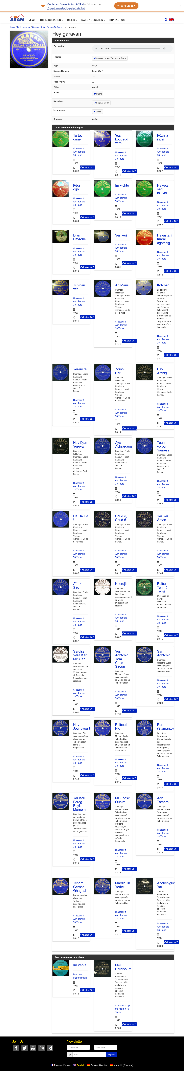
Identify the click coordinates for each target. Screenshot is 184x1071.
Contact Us (117, 20)
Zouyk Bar (119, 370)
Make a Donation (92, 20)
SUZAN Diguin (102, 102)
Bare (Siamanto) (165, 726)
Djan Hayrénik (79, 236)
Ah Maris (122, 284)
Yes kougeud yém (121, 139)
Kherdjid (121, 583)
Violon (98, 111)
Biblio (71, 20)
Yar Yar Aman (162, 517)
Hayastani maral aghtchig (164, 238)
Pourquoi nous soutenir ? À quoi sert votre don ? (66, 8)
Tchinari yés (79, 286)
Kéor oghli (76, 187)
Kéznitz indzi (162, 137)
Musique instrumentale (80, 976)
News (32, 20)
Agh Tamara (163, 799)
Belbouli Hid (121, 726)
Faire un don (126, 5)
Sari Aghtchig (163, 653)
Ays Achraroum (123, 444)
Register (111, 1054)
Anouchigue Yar (166, 884)
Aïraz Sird (77, 585)
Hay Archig (162, 370)
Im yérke (79, 964)
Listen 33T (88, 990)
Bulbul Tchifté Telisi (162, 587)
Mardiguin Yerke (122, 884)
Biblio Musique (23, 27)
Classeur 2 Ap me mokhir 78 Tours (122, 1009)
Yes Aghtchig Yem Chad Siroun (121, 659)
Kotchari (163, 284)
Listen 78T (88, 167)
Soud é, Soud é (121, 517)
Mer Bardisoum (123, 966)
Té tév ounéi (78, 137)
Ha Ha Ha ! (80, 517)
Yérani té (80, 368)
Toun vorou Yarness (163, 446)
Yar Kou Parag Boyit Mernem (79, 803)
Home (13, 27)
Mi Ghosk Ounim (122, 799)
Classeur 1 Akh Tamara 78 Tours (47, 27)
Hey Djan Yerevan (80, 444)
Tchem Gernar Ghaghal (79, 886)
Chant (99, 93)
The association (51, 20)
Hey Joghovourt (81, 726)
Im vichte (122, 185)
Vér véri (121, 235)
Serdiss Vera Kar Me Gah (80, 655)
